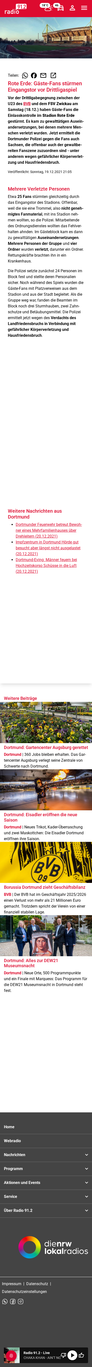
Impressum (11, 1283)
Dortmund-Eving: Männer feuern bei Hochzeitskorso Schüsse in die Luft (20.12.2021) (46, 565)
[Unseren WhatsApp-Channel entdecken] (5, 1301)
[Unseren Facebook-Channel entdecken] (13, 1301)
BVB (27, 103)
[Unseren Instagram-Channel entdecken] (21, 1301)
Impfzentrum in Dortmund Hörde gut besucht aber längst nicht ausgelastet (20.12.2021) (48, 548)
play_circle (72, 1355)
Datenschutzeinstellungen (24, 1291)
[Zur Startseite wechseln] (15, 9)
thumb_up (81, 1355)
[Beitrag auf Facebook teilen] (34, 75)
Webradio (12, 1141)
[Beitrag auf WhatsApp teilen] (25, 75)
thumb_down (63, 1355)
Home (9, 1127)
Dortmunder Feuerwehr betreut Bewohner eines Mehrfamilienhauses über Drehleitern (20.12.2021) (49, 530)
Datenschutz (37, 1283)
